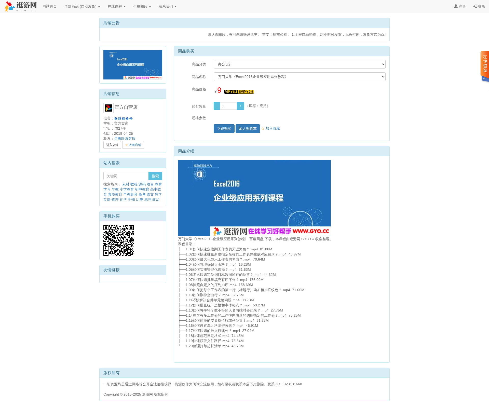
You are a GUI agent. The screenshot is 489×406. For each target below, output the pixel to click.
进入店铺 (112, 145)
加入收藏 (270, 128)
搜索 (155, 176)
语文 (150, 194)
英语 (107, 199)
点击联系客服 (124, 139)
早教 (115, 189)
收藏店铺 (133, 145)
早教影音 (130, 194)
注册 (462, 6)
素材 (125, 184)
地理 (147, 199)
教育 (158, 184)
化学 (123, 199)
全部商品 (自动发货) (81, 6)
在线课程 (115, 6)
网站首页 (50, 6)
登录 (481, 6)
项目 (150, 184)
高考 (142, 194)
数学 (158, 194)
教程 (134, 184)
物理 (115, 199)
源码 (142, 184)
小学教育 (127, 189)
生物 (131, 199)
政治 (155, 199)
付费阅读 (140, 6)
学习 (107, 189)
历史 (139, 199)
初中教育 (142, 189)
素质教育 (115, 194)
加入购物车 (248, 129)
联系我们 (166, 6)
